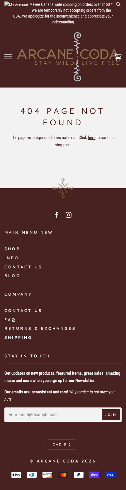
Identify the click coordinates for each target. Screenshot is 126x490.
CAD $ (60, 444)
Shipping (18, 337)
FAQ (10, 319)
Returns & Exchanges (40, 328)
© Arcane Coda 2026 (63, 461)
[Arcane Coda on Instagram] (69, 215)
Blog (12, 275)
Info (11, 258)
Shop (12, 248)
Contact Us (23, 310)
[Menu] (8, 57)
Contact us (23, 267)
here (92, 137)
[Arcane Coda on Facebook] (56, 215)
